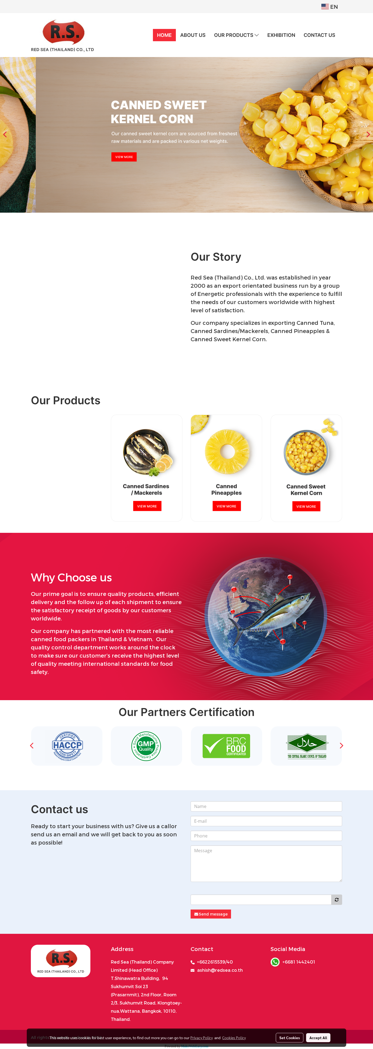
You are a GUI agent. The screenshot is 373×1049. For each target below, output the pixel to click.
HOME (164, 35)
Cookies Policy (234, 1037)
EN (333, 6)
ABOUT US (193, 35)
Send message (213, 914)
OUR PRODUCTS (234, 35)
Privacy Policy (201, 1037)
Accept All (318, 1037)
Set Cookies (289, 1037)
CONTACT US (319, 35)
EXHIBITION (281, 35)
